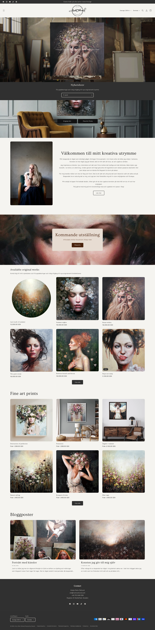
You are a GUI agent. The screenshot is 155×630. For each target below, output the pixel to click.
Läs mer (98, 193)
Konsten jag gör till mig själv (98, 562)
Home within (106, 322)
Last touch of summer (17, 322)
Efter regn (105, 495)
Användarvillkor (94, 626)
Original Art (67, 121)
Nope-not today (107, 374)
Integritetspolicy (41, 626)
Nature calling (15, 495)
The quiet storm (15, 374)
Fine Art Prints (88, 121)
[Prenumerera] (91, 95)
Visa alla (77, 382)
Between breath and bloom (65, 373)
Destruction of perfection (19, 444)
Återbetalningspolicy (63, 626)
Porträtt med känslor (24, 562)
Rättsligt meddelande (76, 626)
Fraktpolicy (85, 626)
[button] (4, 10)
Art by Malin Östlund (20, 626)
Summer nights (61, 322)
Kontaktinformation (52, 626)
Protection (59, 444)
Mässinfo (77, 245)
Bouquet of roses (62, 495)
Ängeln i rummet (108, 444)
